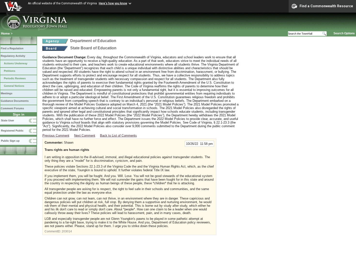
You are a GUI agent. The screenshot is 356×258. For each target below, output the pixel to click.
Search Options (344, 33)
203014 (67, 231)
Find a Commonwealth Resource (326, 6)
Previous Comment (55, 135)
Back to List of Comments (118, 135)
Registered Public (12, 130)
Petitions (9, 70)
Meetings (6, 93)
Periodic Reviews (15, 78)
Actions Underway (15, 63)
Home (5, 33)
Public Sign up (10, 140)
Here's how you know (113, 3)
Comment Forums (12, 108)
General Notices (14, 85)
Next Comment (84, 135)
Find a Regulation (12, 48)
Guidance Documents (15, 100)
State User (7, 120)
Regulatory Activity (13, 55)
